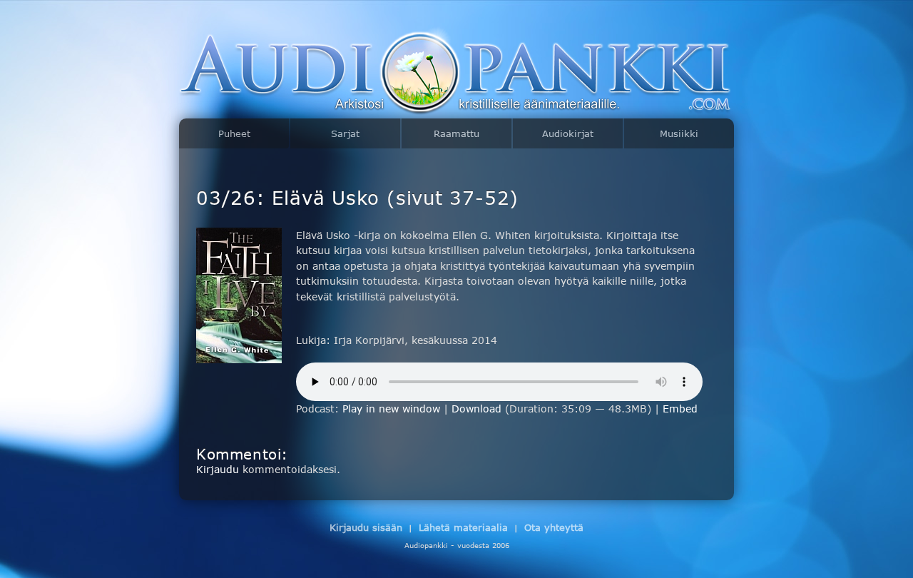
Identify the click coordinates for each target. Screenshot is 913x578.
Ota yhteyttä (553, 527)
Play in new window (391, 408)
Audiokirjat (567, 133)
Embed (680, 408)
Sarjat (345, 133)
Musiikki (679, 133)
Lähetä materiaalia (463, 527)
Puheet (234, 133)
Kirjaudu (217, 469)
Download (476, 408)
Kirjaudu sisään (366, 527)
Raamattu (456, 133)
